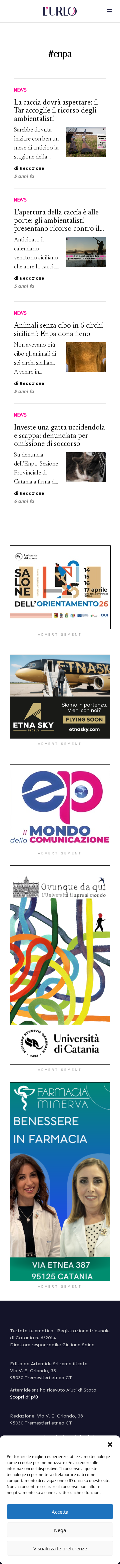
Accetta (60, 1511)
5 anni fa (24, 176)
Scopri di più (24, 1397)
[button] (110, 1443)
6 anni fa (24, 501)
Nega (60, 1530)
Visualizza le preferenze (60, 1548)
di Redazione (29, 168)
